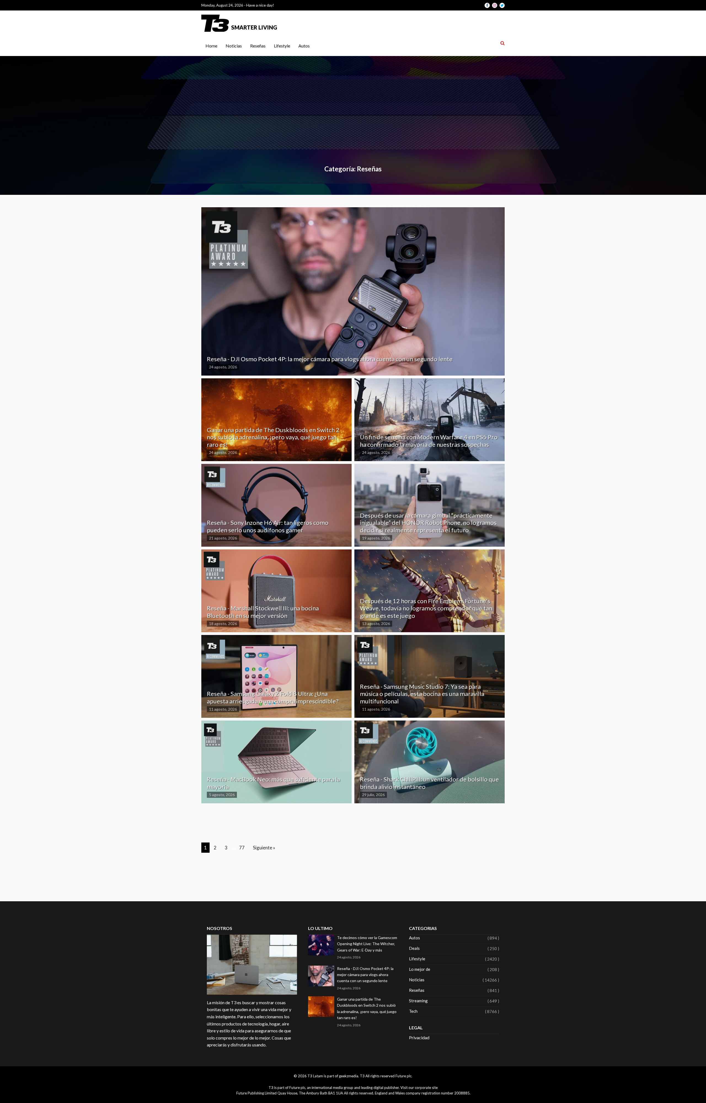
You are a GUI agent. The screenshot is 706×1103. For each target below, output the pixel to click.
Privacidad (419, 1037)
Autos (304, 45)
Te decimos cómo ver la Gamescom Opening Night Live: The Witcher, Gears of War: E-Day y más (367, 943)
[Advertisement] (353, 122)
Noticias (234, 45)
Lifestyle (282, 45)
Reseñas (258, 45)
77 (242, 847)
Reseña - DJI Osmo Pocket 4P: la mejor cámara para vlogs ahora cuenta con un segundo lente (365, 974)
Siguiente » (264, 847)
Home (211, 45)
